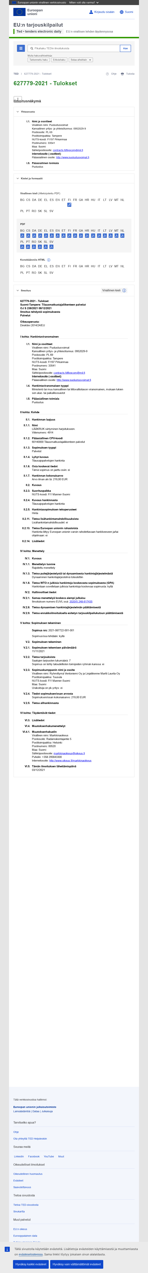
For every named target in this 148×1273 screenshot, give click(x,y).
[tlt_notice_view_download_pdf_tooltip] (22, 235)
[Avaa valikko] (18, 99)
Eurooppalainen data (25, 1235)
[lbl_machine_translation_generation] (48, 260)
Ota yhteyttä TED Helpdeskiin (30, 1138)
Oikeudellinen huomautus (27, 1173)
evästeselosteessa (31, 1254)
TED (16, 73)
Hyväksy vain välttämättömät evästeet (77, 1264)
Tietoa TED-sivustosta (25, 1204)
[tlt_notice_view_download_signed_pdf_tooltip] (69, 204)
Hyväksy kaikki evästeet (31, 1264)
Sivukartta (19, 1211)
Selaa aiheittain (79, 59)
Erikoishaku (59, 59)
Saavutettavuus (22, 1187)
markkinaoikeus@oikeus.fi (69, 753)
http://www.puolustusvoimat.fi (72, 157)
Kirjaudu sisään (104, 11)
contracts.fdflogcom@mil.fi (68, 150)
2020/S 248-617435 (80, 601)
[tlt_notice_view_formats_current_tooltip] (124, 290)
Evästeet (18, 1180)
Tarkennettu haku (39, 59)
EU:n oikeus (20, 1229)
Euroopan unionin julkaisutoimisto (34, 1107)
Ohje (16, 1132)
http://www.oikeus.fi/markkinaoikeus (70, 760)
